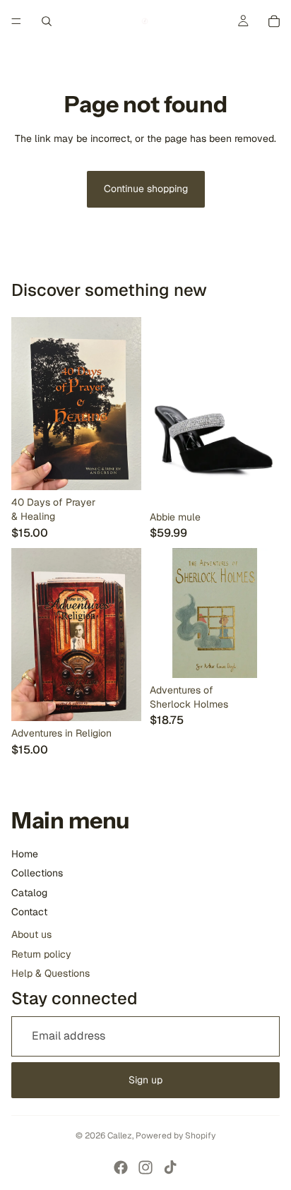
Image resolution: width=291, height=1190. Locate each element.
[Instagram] (145, 1167)
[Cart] (274, 21)
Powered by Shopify (175, 1135)
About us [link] (31, 934)
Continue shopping (146, 188)
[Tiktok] (170, 1167)
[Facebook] (120, 1167)
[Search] (46, 21)
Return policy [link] (41, 954)
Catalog (29, 892)
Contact (29, 911)
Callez (119, 1135)
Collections (37, 873)
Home (24, 853)
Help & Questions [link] (50, 973)
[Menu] (16, 21)
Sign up (145, 1079)
